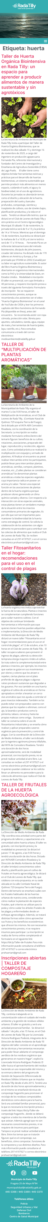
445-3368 (11, 1191)
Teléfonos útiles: (24, 1199)
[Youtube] (35, 1173)
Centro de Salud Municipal (24, 1216)
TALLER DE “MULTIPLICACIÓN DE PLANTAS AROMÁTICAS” (23, 352)
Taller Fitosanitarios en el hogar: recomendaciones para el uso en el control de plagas (21, 558)
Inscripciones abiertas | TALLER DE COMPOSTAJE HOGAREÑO (23, 965)
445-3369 (24, 1191)
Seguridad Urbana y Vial (24, 1207)
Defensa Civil (24, 1210)
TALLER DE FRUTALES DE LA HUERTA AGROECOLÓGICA (24, 790)
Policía (24, 1203)
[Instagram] (24, 1173)
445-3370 (37, 1191)
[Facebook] (13, 1173)
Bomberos (24, 1213)
